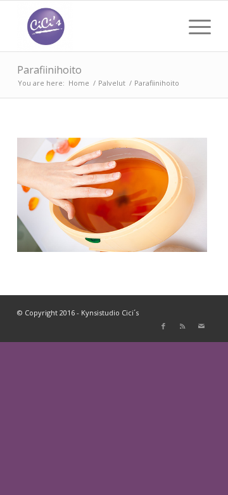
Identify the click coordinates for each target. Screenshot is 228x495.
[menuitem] (193, 26)
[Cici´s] (94, 26)
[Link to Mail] (201, 326)
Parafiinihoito (49, 70)
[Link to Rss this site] (182, 326)
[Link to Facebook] (163, 326)
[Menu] (193, 26)
